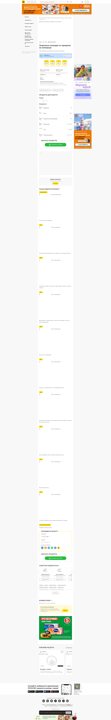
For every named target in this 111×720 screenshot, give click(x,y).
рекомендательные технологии (56, 712)
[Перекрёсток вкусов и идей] (35, 36)
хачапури (41, 585)
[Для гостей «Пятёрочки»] (35, 33)
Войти (65, 610)
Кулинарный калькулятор (45, 90)
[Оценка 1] (42, 542)
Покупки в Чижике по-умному (29, 40)
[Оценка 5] (49, 542)
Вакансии (46, 705)
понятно (68, 712)
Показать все (55, 592)
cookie (64, 712)
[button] (39, 572)
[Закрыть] (72, 704)
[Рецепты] (35, 17)
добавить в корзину (56, 144)
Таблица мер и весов (57, 90)
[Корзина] (82, 2)
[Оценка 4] (47, 542)
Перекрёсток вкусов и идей (28, 36)
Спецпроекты (28, 20)
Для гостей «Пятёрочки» (28, 33)
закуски (46, 585)
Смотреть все (69, 647)
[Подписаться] (62, 652)
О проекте (27, 46)
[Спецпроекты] (35, 20)
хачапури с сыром (52, 585)
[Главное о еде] (35, 26)
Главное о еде (28, 26)
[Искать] (71, 2)
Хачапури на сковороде (44, 589)
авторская (42, 79)
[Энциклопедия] (35, 30)
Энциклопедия (28, 30)
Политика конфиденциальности (52, 704)
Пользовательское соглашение (63, 704)
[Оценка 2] (44, 542)
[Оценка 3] (45, 542)
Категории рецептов (63, 705)
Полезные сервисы (29, 23)
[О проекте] (35, 46)
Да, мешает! (55, 183)
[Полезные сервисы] (35, 23)
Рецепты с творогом (62, 585)
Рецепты (27, 16)
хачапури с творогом (44, 587)
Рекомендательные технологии (54, 705)
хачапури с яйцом (52, 587)
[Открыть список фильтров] (67, 2)
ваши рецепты (60, 587)
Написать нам (56, 709)
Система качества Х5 (29, 43)
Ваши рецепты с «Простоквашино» (57, 589)
